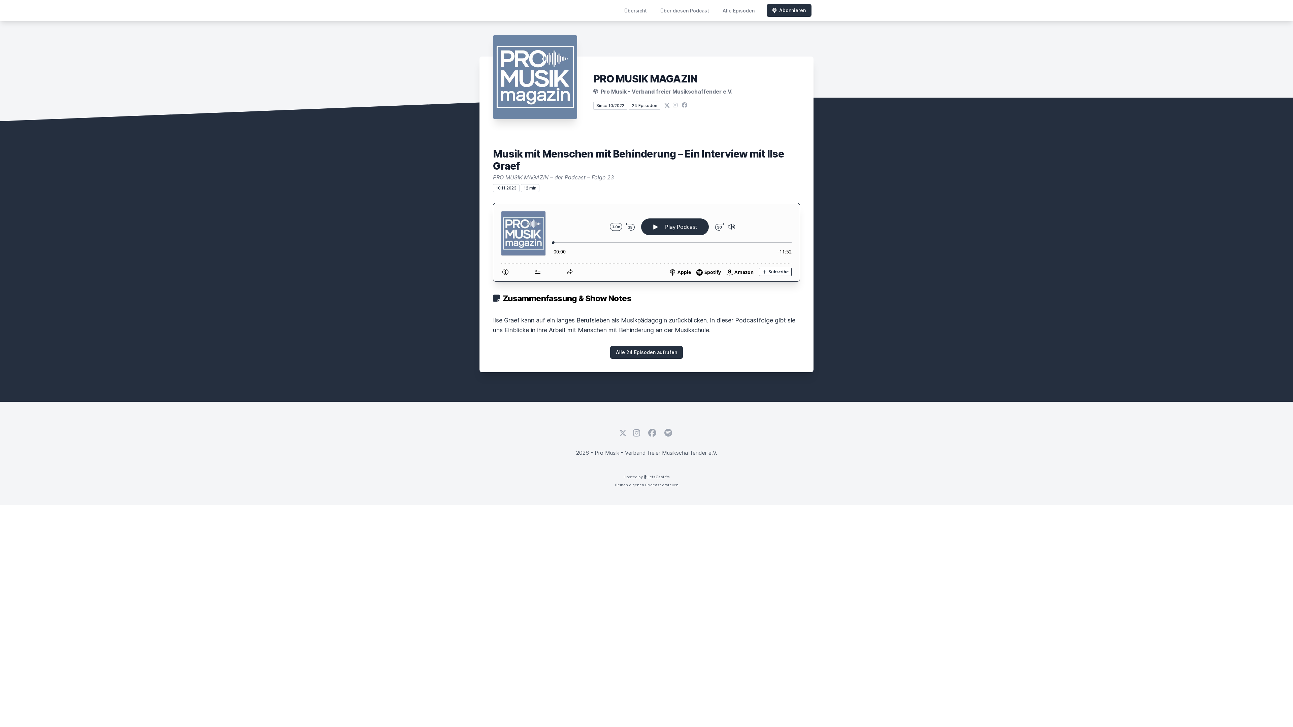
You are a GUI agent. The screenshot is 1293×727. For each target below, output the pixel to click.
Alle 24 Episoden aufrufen (646, 352)
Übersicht (635, 10)
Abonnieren (792, 10)
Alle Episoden (739, 10)
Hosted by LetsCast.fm (647, 477)
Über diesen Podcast (684, 10)
